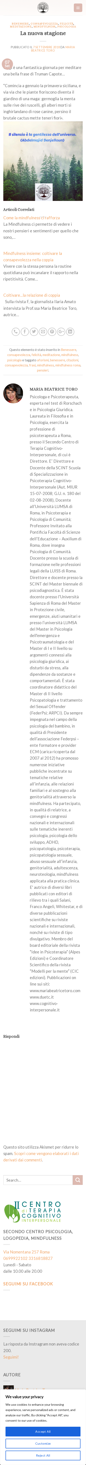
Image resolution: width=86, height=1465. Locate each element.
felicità (66, 23)
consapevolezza (44, 23)
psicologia (66, 26)
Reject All (43, 1455)
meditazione (21, 26)
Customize (43, 1443)
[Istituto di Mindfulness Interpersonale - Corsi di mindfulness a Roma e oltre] (43, 8)
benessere (57, 360)
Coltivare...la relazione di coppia (31, 295)
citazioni (72, 360)
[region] (43, 1427)
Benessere (20, 23)
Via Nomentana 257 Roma (26, 1251)
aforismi (43, 360)
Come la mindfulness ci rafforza (31, 217)
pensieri (42, 370)
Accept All (42, 1431)
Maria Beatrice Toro (53, 48)
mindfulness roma (67, 365)
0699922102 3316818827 (28, 1258)
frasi (32, 365)
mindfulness (45, 26)
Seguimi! (11, 1357)
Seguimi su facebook (28, 1283)
